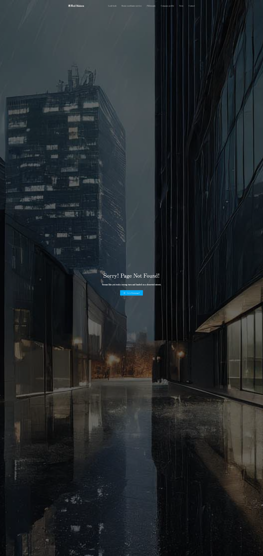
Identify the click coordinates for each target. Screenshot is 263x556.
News (181, 5)
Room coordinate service (132, 5)
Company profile (167, 5)
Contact (192, 5)
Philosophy (151, 5)
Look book (112, 5)
